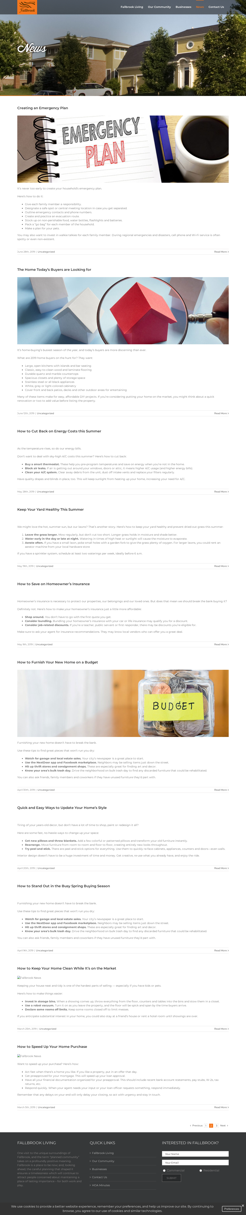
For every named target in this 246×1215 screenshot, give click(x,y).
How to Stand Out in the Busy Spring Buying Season (63, 886)
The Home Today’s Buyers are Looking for (54, 270)
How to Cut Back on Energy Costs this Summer (59, 431)
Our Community (103, 1161)
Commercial (175, 1170)
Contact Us (99, 1177)
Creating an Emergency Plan (42, 108)
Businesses (99, 1169)
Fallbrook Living (103, 1153)
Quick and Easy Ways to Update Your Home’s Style (62, 808)
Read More (220, 251)
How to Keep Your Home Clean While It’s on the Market (66, 968)
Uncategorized (46, 251)
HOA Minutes (101, 1185)
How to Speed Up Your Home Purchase (52, 1047)
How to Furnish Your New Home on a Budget (57, 662)
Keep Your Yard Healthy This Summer (50, 509)
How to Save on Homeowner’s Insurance (53, 584)
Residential (211, 1170)
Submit (171, 1177)
